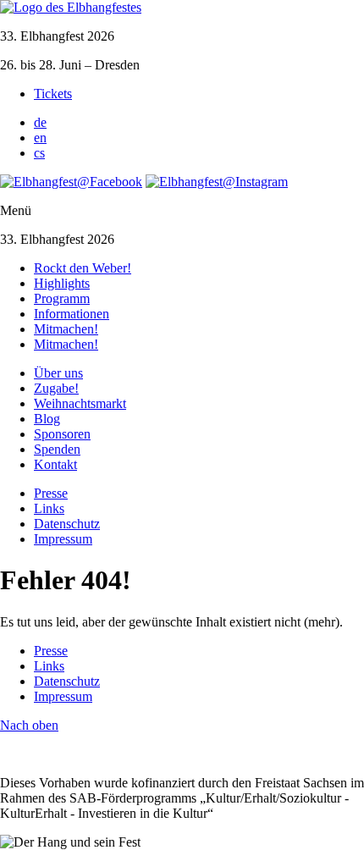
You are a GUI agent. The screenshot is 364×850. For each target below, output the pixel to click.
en (40, 137)
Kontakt (55, 464)
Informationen (71, 313)
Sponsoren (62, 434)
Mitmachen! (66, 329)
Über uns (58, 373)
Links (49, 508)
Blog (47, 418)
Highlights (62, 283)
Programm (62, 298)
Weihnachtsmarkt (80, 403)
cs (39, 153)
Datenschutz (67, 523)
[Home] (70, 7)
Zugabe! (56, 388)
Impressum (63, 539)
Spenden (57, 449)
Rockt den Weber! (82, 268)
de (40, 122)
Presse (51, 493)
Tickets (53, 93)
